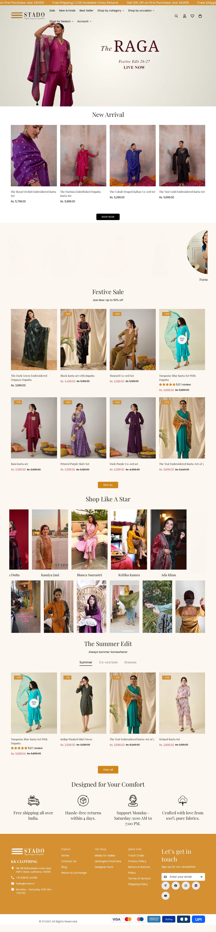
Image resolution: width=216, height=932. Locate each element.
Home (65, 861)
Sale (52, 10)
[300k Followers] (176, 891)
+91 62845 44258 (26, 882)
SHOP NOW (108, 217)
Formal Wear (33, 279)
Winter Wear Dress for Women (133, 282)
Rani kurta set (19, 469)
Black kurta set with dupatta (77, 380)
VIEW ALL (108, 490)
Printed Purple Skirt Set (74, 469)
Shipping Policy (138, 889)
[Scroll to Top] (209, 913)
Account (83, 21)
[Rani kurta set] (34, 433)
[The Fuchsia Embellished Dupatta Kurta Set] (83, 155)
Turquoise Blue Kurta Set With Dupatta (177, 382)
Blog (64, 872)
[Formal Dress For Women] (33, 252)
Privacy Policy (137, 866)
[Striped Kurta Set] (182, 708)
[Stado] (28, 16)
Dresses (131, 667)
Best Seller (86, 10)
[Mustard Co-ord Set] (133, 344)
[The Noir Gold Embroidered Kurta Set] (182, 155)
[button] (200, 16)
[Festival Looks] (83, 252)
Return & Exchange (74, 878)
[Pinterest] (165, 891)
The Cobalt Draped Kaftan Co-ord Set (132, 191)
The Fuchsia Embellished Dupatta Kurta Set (80, 193)
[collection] (133, 252)
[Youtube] (165, 901)
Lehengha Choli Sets (108, 866)
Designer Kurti (104, 872)
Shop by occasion (140, 10)
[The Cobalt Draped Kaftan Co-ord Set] (133, 155)
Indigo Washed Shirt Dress (76, 744)
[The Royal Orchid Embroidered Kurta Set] (34, 155)
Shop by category (109, 10)
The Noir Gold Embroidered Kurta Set (182, 191)
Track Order (136, 861)
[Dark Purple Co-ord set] (133, 433)
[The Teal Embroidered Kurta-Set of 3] (182, 433)
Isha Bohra (187, 580)
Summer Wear (183, 279)
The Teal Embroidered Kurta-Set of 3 (181, 469)
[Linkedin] (196, 891)
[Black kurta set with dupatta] (83, 344)
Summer (85, 667)
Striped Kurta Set (169, 744)
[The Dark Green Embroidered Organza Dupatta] (34, 344)
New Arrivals (67, 10)
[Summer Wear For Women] (182, 252)
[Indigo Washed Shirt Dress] (83, 708)
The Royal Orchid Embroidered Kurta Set (33, 193)
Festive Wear (83, 279)
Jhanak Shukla (147, 580)
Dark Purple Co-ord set (124, 469)
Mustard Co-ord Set (122, 380)
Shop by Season (60, 21)
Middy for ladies (105, 861)
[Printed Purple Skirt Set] (83, 433)
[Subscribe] (201, 882)
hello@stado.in (25, 888)
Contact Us (68, 866)
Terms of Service (139, 883)
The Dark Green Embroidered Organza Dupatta (29, 382)
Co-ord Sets (108, 667)
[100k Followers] (186, 891)
